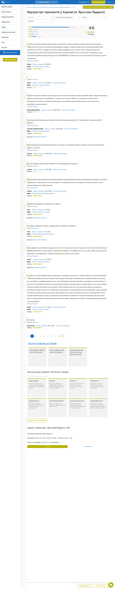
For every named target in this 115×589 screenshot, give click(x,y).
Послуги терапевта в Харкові (42, 344)
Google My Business (40, 137)
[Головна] (5, 2)
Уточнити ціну (100, 585)
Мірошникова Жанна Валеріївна (43, 193)
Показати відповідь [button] (59, 83)
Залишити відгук (85, 585)
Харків (35, 64)
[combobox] (94, 17)
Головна (29, 7)
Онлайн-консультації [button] (98, 2)
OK (110, 7)
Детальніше (104, 7)
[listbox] (40, 17)
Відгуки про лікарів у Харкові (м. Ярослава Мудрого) (56, 7)
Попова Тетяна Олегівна (40, 309)
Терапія (40, 64)
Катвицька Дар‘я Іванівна (41, 66)
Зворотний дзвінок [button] (10, 59)
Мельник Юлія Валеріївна (41, 131)
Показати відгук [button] (32, 61)
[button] (46, 2)
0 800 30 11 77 (46, 442)
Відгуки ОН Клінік (37, 7)
